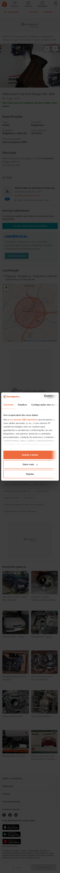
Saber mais (28, 464)
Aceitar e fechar (30, 454)
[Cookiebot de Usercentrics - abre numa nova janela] (44, 396)
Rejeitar (30, 474)
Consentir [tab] (8, 404)
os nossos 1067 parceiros (24, 419)
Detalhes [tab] (22, 404)
